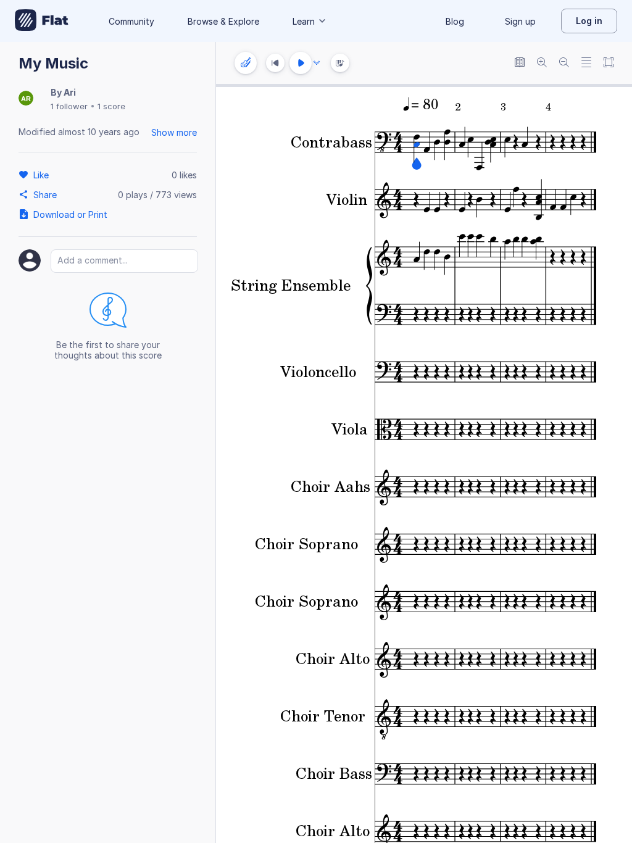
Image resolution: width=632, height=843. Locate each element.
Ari (70, 92)
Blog (455, 21)
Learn (304, 21)
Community (131, 21)
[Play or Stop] (300, 63)
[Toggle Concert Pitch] (520, 63)
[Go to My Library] (42, 21)
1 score (111, 106)
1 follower (69, 106)
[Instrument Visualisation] (340, 63)
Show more (174, 132)
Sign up (520, 21)
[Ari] (26, 99)
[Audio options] (317, 63)
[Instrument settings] (246, 63)
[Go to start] (275, 63)
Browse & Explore (223, 21)
